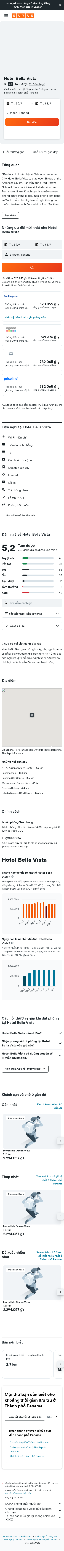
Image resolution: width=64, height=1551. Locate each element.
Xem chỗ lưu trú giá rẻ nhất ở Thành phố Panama (49, 1180)
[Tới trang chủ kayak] (23, 15)
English (38, 6)
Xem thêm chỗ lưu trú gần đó (49, 1106)
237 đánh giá (37, 84)
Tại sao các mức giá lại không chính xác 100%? (30, 1517)
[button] (60, 5)
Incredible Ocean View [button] (16, 1150)
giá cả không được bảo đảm (18, 1493)
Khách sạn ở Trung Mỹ (46, 1536)
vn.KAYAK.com (10, 1536)
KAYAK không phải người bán (23, 1503)
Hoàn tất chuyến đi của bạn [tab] (24, 1417)
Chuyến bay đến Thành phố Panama (29, 1442)
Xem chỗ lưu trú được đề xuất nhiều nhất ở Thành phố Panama (49, 1256)
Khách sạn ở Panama (12, 1539)
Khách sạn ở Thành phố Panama (27, 1456)
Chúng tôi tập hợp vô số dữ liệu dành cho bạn (28, 1510)
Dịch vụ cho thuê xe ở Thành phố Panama (28, 1449)
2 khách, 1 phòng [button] (18, 113)
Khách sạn (26, 1536)
